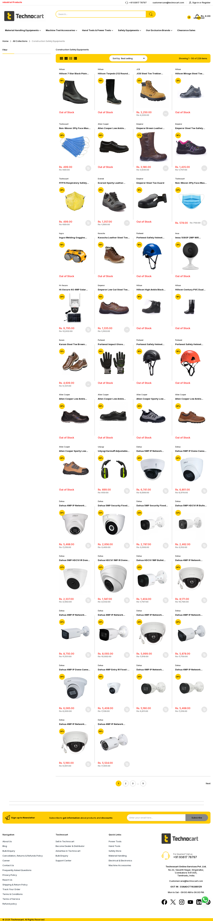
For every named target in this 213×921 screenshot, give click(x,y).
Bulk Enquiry (8, 851)
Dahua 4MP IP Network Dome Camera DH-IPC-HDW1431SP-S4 (71, 505)
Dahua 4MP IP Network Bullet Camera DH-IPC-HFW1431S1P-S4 (149, 669)
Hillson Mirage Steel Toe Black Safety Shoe (188, 73)
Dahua (139, 447)
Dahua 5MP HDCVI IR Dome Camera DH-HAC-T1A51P (74, 560)
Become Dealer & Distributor (70, 846)
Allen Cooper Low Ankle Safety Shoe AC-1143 (111, 398)
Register (206, 2)
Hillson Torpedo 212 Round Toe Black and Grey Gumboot (113, 73)
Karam (61, 340)
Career (6, 860)
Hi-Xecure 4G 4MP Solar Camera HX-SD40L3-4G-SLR (75, 289)
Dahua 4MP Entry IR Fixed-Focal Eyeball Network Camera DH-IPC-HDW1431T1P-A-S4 (112, 669)
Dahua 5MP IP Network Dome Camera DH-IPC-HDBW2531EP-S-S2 (149, 451)
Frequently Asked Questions (16, 870)
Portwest (139, 233)
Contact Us (8, 865)
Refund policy (9, 903)
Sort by (116, 58)
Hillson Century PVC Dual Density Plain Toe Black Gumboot (189, 289)
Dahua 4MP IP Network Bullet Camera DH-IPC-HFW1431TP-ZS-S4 (71, 615)
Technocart (63, 124)
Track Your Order (11, 889)
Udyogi (101, 447)
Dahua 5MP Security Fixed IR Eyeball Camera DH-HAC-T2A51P (113, 505)
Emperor (139, 124)
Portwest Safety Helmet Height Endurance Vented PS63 (150, 237)
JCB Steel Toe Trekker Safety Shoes (148, 73)
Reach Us (7, 879)
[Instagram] (181, 902)
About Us (7, 841)
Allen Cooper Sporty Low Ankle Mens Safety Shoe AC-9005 (74, 451)
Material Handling (118, 855)
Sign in (195, 2)
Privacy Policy (9, 875)
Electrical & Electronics (120, 860)
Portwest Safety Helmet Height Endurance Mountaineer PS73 (188, 344)
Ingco (61, 233)
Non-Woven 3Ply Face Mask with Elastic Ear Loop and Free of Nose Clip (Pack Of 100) (74, 128)
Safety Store (115, 851)
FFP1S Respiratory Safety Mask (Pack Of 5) (73, 183)
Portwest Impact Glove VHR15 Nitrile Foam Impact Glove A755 (112, 344)
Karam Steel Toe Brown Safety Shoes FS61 (72, 344)
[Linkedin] (199, 902)
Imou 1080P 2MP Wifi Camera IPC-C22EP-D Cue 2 (190, 237)
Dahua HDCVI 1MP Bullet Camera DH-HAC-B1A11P (150, 560)
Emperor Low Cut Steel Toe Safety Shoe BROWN (112, 289)
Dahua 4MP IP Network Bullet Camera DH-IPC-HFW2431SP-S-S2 (188, 615)
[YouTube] (190, 902)
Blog (4, 846)
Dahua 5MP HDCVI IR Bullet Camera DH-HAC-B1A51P (190, 505)
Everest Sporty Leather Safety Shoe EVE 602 (110, 183)
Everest (101, 179)
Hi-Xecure (63, 285)
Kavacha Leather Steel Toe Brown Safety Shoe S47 (113, 237)
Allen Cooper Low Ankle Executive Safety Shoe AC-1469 (112, 128)
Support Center (63, 860)
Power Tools (115, 841)
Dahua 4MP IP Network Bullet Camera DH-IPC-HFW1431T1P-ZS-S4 (110, 615)
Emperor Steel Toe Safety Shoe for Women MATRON (189, 128)
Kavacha (101, 233)
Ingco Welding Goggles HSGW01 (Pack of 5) (72, 237)
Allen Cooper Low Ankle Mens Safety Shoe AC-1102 (74, 398)
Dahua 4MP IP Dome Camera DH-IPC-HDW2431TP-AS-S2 (75, 669)
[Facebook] (164, 902)
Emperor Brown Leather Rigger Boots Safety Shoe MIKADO (150, 128)
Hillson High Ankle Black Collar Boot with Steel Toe (150, 289)
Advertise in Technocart (68, 851)
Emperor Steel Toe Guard (150, 183)
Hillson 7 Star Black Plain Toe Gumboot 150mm (73, 73)
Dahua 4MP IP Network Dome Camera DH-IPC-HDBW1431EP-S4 (71, 724)
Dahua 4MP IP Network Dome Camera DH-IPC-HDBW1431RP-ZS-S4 (188, 560)
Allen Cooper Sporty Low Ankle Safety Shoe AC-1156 (151, 398)
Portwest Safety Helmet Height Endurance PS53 (149, 344)
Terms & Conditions (12, 894)
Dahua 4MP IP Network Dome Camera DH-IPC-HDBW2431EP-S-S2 (149, 615)
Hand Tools (114, 846)
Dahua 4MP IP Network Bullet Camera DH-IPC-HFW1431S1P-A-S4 (188, 669)
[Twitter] (173, 902)
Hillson (62, 69)
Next (208, 783)
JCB (138, 69)
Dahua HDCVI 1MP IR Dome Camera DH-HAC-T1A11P (112, 560)
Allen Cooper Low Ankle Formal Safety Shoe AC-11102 (188, 398)
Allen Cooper (103, 124)
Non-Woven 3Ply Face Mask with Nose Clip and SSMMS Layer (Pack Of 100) (190, 183)
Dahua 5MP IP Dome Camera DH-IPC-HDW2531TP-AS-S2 (191, 451)
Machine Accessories (120, 865)
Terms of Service (11, 899)
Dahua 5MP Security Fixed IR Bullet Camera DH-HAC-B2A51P (151, 505)
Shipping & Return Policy (14, 884)
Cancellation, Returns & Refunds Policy (22, 855)
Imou (177, 233)
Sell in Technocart (65, 841)
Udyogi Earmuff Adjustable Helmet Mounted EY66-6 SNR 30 (112, 451)
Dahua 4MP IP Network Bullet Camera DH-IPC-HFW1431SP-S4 (110, 724)
